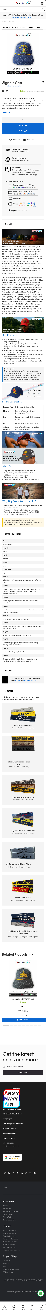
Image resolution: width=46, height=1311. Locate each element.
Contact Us (6, 1261)
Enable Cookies (8, 1214)
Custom (9, 691)
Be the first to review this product (12, 86)
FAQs (5, 1266)
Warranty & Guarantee (10, 1239)
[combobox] (23, 9)
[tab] (23, 223)
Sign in (17, 680)
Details (8, 224)
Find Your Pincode (9, 1244)
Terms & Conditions (9, 1220)
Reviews (8, 671)
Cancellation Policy (9, 1236)
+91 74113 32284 (8, 1143)
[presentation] (32, 954)
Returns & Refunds (9, 1233)
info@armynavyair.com (11, 1146)
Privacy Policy (7, 1217)
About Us (6, 1206)
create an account (30, 680)
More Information (13, 534)
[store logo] (23, 3)
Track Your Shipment (10, 1242)
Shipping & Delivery (9, 1230)
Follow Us (6, 1263)
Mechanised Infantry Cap (23, 978)
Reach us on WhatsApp (11, 1269)
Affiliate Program (9, 1272)
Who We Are (7, 1208)
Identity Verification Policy (11, 1211)
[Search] (43, 9)
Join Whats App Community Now (23, 17)
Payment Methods (9, 1247)
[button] (23, 1011)
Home (4, 21)
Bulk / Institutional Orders (11, 1250)
